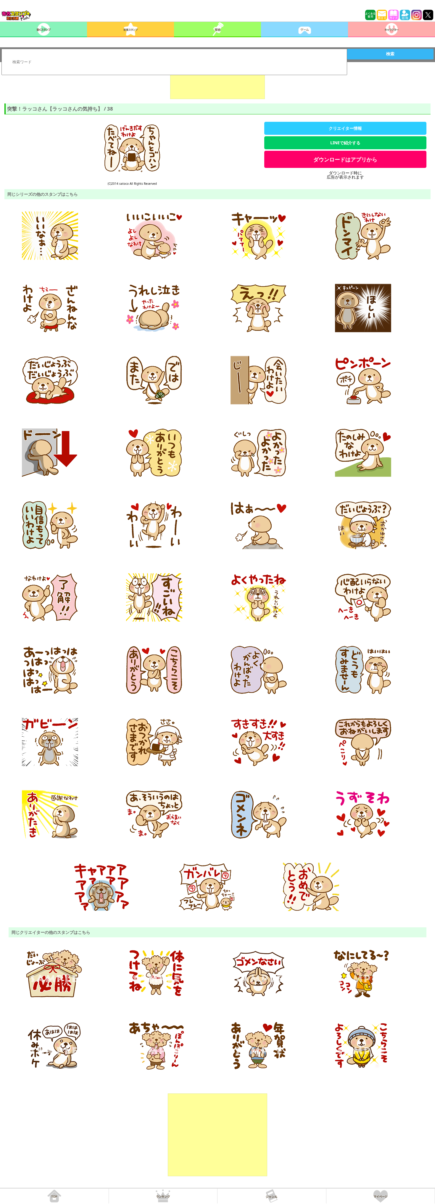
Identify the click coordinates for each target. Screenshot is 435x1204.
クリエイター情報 (345, 128)
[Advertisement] (217, 84)
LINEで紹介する (345, 142)
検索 (390, 53)
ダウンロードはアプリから (345, 159)
